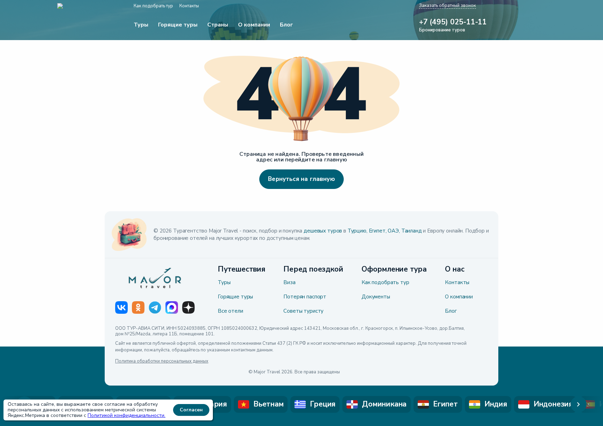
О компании (459, 296)
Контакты (457, 282)
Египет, (378, 230)
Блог (450, 310)
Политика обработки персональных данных (161, 361)
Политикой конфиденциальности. (126, 415)
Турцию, (357, 230)
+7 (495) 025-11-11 (453, 22)
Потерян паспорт (304, 296)
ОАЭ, (394, 230)
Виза (289, 282)
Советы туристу (303, 310)
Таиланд (411, 230)
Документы (376, 296)
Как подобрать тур (385, 282)
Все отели (230, 310)
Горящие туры (235, 296)
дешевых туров (323, 230)
